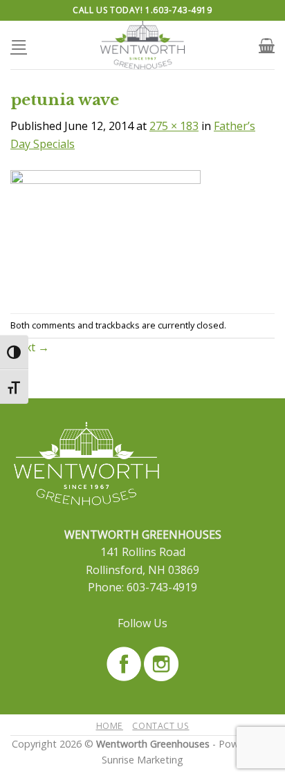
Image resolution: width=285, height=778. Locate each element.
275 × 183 (174, 125)
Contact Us (160, 726)
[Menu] (18, 45)
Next (29, 347)
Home (109, 726)
